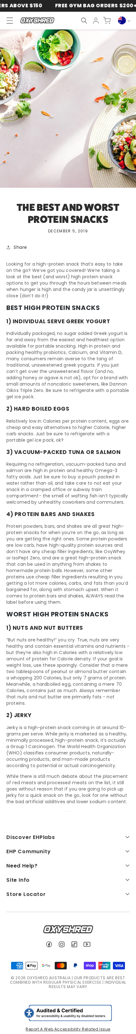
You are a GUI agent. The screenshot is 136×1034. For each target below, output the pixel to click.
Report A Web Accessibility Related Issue (68, 1029)
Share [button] (20, 247)
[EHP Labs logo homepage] (37, 20)
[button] (84, 21)
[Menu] (7, 21)
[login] (96, 21)
